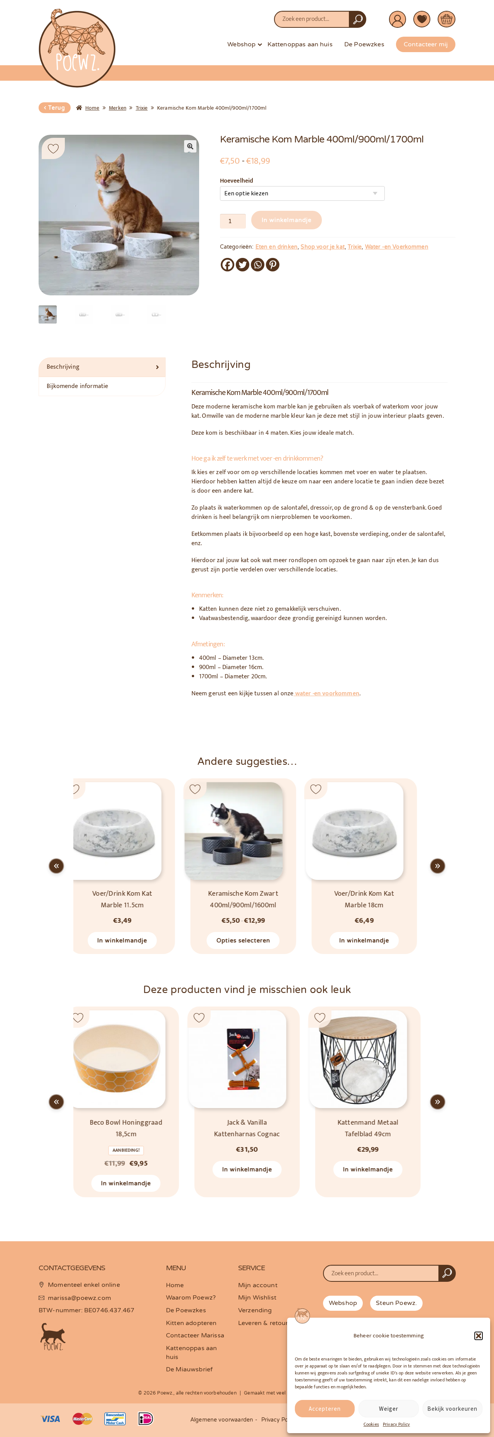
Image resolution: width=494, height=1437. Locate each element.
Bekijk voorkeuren (452, 1408)
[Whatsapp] (257, 264)
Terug (56, 108)
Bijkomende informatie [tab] (77, 386)
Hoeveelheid (237, 181)
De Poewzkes (364, 44)
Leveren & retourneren (271, 1323)
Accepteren (325, 1408)
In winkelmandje (286, 220)
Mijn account (257, 1285)
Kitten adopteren (191, 1323)
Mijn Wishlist (257, 1297)
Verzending (255, 1310)
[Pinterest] (272, 264)
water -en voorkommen (326, 693)
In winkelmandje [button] (247, 940)
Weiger (388, 1408)
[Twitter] (242, 264)
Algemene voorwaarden (221, 1420)
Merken (117, 107)
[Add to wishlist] (53, 148)
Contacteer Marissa (195, 1335)
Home (92, 107)
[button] (478, 1336)
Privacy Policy (396, 1424)
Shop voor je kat (323, 247)
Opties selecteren (126, 940)
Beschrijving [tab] (63, 367)
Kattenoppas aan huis (300, 44)
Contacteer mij (426, 44)
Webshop (241, 44)
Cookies (371, 1424)
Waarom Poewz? (191, 1297)
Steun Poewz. (396, 1303)
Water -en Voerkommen (396, 247)
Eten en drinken (276, 247)
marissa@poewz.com (79, 1298)
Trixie (142, 107)
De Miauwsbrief (189, 1369)
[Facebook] (227, 264)
